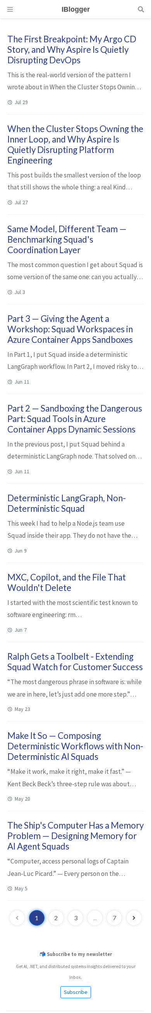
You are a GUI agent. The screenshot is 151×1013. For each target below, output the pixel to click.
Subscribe (76, 992)
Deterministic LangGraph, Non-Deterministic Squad (66, 503)
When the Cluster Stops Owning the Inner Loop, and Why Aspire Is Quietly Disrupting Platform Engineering (75, 144)
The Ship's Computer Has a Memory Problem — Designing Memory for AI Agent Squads (75, 835)
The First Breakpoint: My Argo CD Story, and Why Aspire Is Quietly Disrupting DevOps (71, 49)
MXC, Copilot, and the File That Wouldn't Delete (66, 582)
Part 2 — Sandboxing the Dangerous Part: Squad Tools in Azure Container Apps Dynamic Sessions (74, 418)
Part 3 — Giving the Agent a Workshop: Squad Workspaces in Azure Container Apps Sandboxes (70, 329)
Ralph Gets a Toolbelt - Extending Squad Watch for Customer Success (75, 661)
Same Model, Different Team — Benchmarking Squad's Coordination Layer (67, 239)
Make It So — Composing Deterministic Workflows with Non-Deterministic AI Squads (75, 746)
